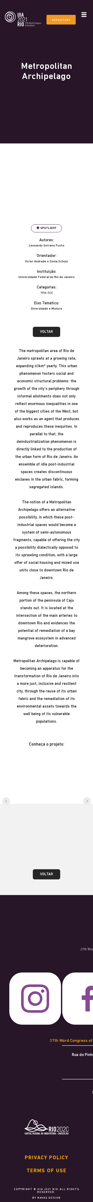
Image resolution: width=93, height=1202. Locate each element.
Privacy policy (46, 1158)
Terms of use (47, 1171)
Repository (61, 20)
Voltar (46, 332)
